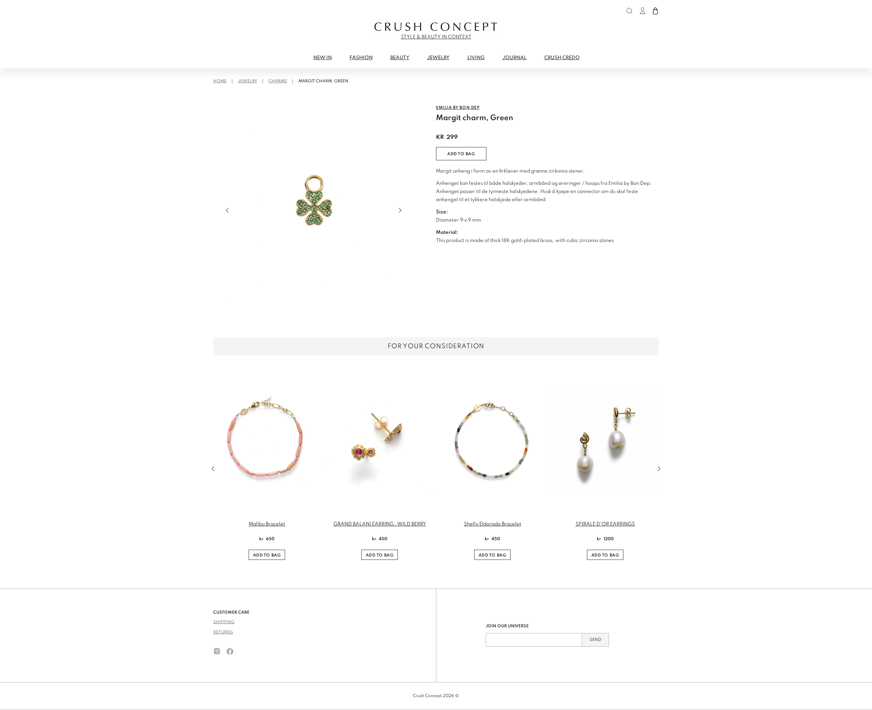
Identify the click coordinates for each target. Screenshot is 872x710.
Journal (514, 57)
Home (220, 81)
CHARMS (277, 81)
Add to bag (461, 154)
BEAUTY (399, 57)
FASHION (361, 57)
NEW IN (322, 57)
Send (595, 640)
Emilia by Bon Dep (458, 108)
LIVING (476, 57)
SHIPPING (223, 622)
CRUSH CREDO (562, 57)
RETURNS (223, 632)
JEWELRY (438, 57)
